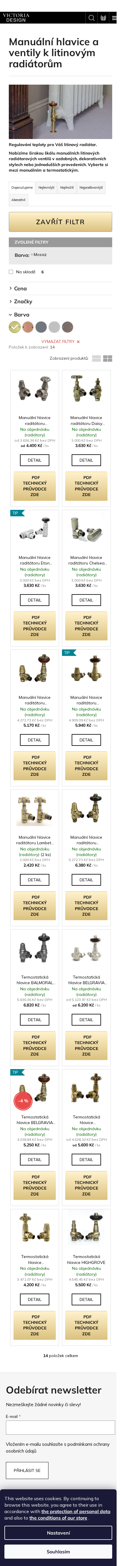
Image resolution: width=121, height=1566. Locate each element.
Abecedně (18, 200)
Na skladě (30, 271)
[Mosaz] (15, 327)
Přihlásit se (27, 1470)
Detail (34, 460)
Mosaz (40, 254)
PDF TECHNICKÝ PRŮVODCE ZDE (35, 486)
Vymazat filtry (58, 341)
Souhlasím (58, 1552)
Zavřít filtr (60, 222)
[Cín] (67, 327)
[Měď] (28, 327)
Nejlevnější (46, 187)
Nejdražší (67, 187)
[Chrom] (54, 327)
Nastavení (58, 1533)
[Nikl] (41, 327)
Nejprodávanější (91, 187)
